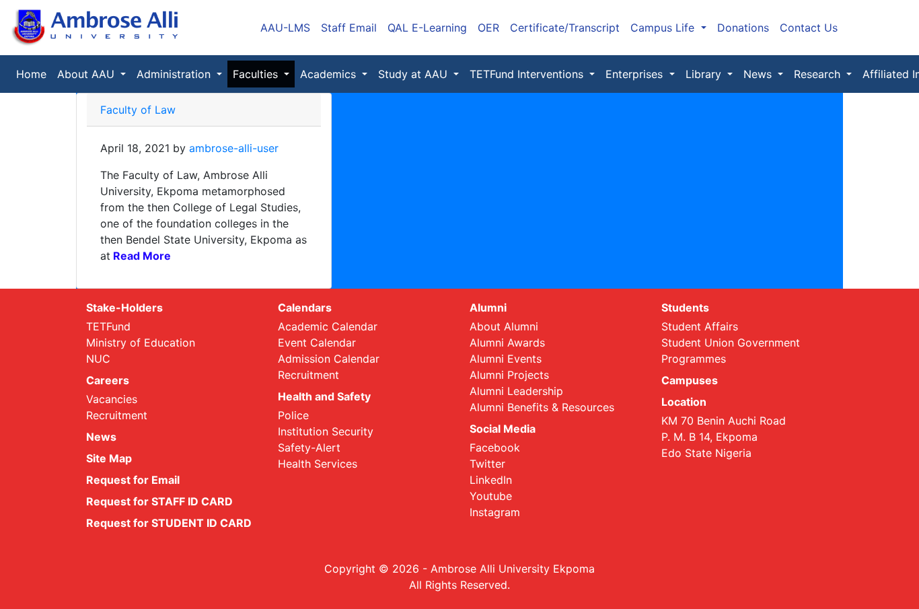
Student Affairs (699, 326)
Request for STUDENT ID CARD (169, 523)
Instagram (495, 512)
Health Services (317, 463)
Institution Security (325, 431)
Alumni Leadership (516, 391)
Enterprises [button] (635, 74)
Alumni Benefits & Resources (542, 407)
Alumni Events (506, 358)
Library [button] (705, 74)
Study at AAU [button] (414, 74)
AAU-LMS (285, 27)
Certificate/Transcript (565, 27)
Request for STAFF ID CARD (159, 501)
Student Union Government (730, 342)
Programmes (693, 358)
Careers (107, 380)
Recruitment (116, 415)
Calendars (305, 307)
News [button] (759, 74)
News (101, 436)
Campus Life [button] (664, 27)
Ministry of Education (140, 342)
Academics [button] (329, 74)
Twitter (487, 463)
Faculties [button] (257, 74)
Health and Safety (324, 396)
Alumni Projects (509, 375)
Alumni (488, 307)
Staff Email (349, 27)
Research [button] (819, 74)
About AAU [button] (87, 74)
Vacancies (111, 399)
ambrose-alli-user (234, 148)
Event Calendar (317, 342)
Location (683, 401)
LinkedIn (491, 480)
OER (488, 27)
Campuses (689, 380)
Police (293, 415)
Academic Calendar (327, 326)
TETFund (108, 326)
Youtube (491, 496)
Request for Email (133, 480)
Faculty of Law (138, 109)
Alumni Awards (507, 342)
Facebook (495, 447)
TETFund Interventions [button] (528, 74)
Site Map (109, 458)
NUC (98, 358)
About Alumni (504, 326)
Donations (743, 27)
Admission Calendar (328, 358)
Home (34, 74)
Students (685, 307)
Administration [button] (175, 74)
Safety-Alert (309, 447)
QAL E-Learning (427, 27)
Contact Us (809, 27)
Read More (140, 255)
